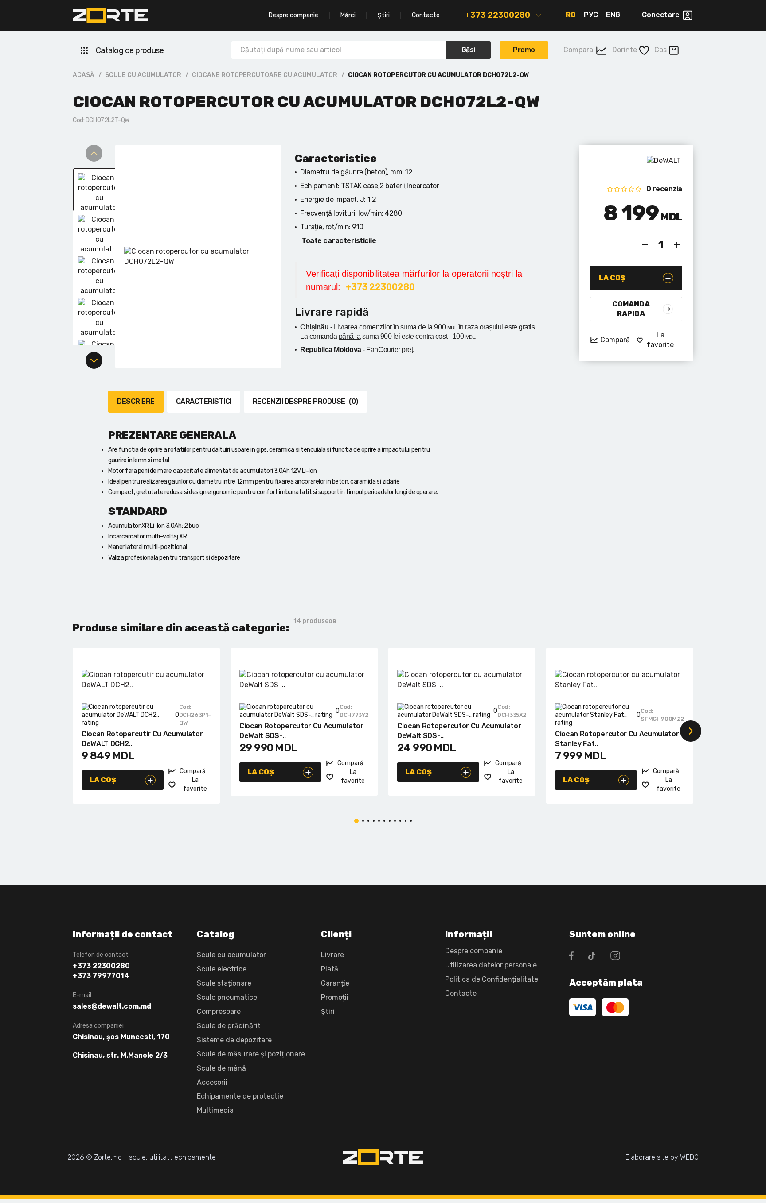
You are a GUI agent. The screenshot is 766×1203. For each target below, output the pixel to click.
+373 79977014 (101, 976)
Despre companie (293, 15)
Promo (524, 50)
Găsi (468, 50)
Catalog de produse (130, 50)
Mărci (348, 15)
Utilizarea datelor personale (491, 965)
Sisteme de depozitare (234, 1040)
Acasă (83, 75)
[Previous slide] (94, 153)
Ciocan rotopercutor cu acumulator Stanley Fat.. (617, 739)
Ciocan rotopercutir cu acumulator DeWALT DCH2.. (142, 739)
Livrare (332, 955)
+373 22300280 (497, 15)
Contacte (426, 15)
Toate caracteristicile (338, 240)
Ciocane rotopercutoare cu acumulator (264, 75)
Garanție (335, 983)
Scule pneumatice (227, 997)
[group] (198, 257)
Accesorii (212, 1082)
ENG (613, 15)
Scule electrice (221, 969)
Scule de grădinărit (229, 1025)
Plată (329, 969)
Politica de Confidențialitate (491, 979)
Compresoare (219, 1011)
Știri (384, 15)
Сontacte (461, 993)
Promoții (334, 997)
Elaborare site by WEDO (662, 1157)
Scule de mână (221, 1068)
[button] (75, 731)
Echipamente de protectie (240, 1096)
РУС (591, 15)
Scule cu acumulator (143, 75)
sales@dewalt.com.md (112, 1006)
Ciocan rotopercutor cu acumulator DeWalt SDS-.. (301, 731)
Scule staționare (224, 983)
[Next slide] (94, 360)
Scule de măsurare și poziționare (251, 1054)
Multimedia (215, 1110)
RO (571, 15)
